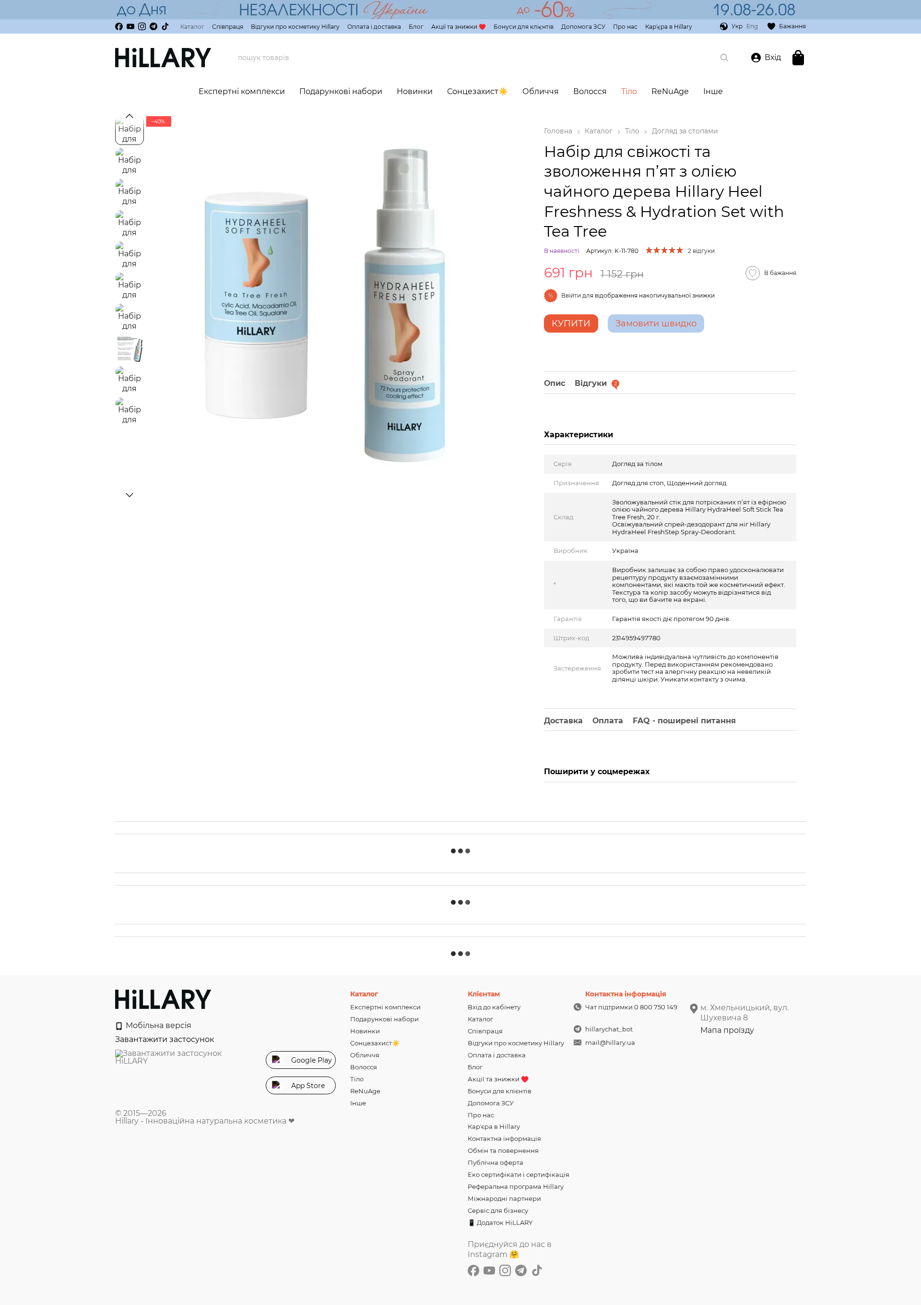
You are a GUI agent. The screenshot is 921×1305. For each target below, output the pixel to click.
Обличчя (540, 91)
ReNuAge (670, 91)
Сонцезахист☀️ (477, 91)
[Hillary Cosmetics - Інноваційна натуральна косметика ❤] (163, 999)
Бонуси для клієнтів (524, 26)
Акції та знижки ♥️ (458, 26)
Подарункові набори (340, 91)
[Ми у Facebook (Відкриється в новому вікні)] (119, 26)
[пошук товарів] (724, 57)
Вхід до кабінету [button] (494, 1007)
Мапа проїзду (727, 1030)
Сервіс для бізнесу (498, 1210)
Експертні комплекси (242, 91)
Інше (713, 91)
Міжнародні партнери (504, 1198)
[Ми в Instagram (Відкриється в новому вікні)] (142, 26)
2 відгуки (701, 250)
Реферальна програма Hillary (516, 1186)
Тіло (629, 91)
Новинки (415, 91)
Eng (752, 26)
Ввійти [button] (571, 295)
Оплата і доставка (374, 26)
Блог (416, 26)
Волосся (590, 91)
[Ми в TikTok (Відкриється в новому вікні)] (165, 26)
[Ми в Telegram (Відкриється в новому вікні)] (153, 26)
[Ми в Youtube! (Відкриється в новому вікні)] (130, 26)
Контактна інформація (504, 1138)
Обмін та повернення (503, 1150)
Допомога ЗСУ (583, 26)
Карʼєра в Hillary (668, 26)
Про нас (625, 26)
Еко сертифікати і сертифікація (518, 1174)
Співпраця (227, 26)
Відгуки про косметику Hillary (295, 26)
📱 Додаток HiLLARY (500, 1222)
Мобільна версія (157, 1025)
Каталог (192, 26)
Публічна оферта (495, 1162)
